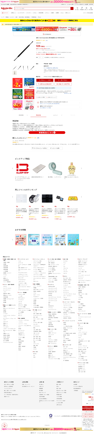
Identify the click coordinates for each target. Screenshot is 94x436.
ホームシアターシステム (23, 276)
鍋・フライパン (51, 261)
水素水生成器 (6, 338)
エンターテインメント (37, 315)
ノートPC (20, 296)
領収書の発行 (59, 394)
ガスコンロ (5, 321)
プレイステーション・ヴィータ (54, 297)
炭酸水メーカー (6, 333)
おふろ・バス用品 (66, 309)
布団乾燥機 (5, 269)
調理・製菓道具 (51, 262)
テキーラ (65, 273)
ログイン (85, 12)
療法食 (64, 342)
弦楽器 (34, 301)
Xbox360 (50, 295)
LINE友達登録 (59, 398)
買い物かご (41, 384)
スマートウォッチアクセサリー (39, 276)
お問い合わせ (59, 404)
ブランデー (65, 271)
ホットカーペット (6, 290)
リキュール (65, 268)
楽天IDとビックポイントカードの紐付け (46, 401)
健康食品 (50, 353)
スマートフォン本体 (37, 261)
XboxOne (50, 293)
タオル (79, 299)
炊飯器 (4, 310)
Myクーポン (41, 392)
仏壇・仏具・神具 (81, 371)
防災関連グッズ (66, 352)
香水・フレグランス (52, 343)
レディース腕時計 (81, 305)
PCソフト (20, 315)
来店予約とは (66, 93)
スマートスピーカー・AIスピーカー (24, 287)
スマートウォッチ (81, 311)
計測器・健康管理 (51, 351)
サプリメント (51, 348)
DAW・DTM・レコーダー (38, 289)
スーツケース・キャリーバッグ (84, 316)
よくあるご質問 (70, 4)
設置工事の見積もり (8, 392)
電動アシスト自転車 (82, 262)
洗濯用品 (80, 292)
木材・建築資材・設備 (67, 353)
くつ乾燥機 (5, 271)
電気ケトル (5, 325)
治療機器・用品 (51, 315)
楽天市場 (91, 4)
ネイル (49, 338)
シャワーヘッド (21, 335)
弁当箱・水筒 (51, 271)
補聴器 (19, 339)
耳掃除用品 (34, 17)
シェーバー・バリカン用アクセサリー (24, 326)
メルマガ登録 (59, 396)
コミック (35, 311)
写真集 (34, 347)
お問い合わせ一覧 (47, 432)
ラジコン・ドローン (67, 286)
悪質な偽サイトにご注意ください (19, 419)
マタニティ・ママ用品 (67, 307)
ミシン (4, 276)
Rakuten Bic (6, 8)
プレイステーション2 (52, 300)
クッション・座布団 (82, 334)
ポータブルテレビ (21, 279)
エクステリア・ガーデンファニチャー (69, 358)
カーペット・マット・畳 (83, 347)
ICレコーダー (21, 277)
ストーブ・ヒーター (7, 288)
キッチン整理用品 (51, 269)
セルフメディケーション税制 (7, 419)
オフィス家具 (81, 358)
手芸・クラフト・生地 (82, 294)
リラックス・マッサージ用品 (54, 358)
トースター (5, 313)
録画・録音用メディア (22, 267)
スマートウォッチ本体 (37, 274)
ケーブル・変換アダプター (38, 269)
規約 (70, 93)
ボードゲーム (66, 292)
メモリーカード (21, 281)
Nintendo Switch (51, 286)
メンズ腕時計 (81, 303)
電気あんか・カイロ (7, 295)
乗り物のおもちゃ (66, 281)
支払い (57, 386)
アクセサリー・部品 (22, 283)
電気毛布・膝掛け (6, 293)
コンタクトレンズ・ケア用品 (54, 321)
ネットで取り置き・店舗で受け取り (11, 394)
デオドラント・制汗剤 (52, 339)
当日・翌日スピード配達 (9, 384)
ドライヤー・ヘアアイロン (23, 320)
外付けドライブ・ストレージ (24, 308)
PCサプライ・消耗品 (22, 305)
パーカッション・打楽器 (38, 298)
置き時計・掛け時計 (82, 349)
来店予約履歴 (42, 396)
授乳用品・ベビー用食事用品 (69, 312)
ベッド (79, 330)
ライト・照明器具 (6, 281)
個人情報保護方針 (77, 388)
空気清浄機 (41, 12)
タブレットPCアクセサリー (38, 267)
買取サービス (6, 396)
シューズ (80, 268)
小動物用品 (65, 329)
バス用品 (80, 295)
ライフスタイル (36, 326)
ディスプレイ (21, 299)
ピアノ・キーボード (37, 286)
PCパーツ (20, 313)
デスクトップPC (21, 294)
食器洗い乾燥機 (6, 335)
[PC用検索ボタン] (71, 8)
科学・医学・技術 (36, 338)
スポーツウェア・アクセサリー (84, 280)
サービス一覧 (40, 432)
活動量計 (20, 342)
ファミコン (50, 307)
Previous (11, 29)
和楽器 (34, 303)
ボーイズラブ (36, 334)
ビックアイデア (21, 12)
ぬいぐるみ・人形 (66, 278)
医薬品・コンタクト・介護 (11, 17)
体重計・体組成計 (21, 346)
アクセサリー (36, 296)
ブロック (65, 297)
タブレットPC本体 (37, 262)
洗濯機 (57, 12)
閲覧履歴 (41, 388)
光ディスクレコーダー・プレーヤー (24, 270)
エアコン (47, 12)
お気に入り (41, 386)
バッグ (79, 318)
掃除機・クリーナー (7, 273)
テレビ (62, 12)
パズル (64, 288)
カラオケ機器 (36, 305)
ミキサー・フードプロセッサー (9, 328)
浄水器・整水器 (6, 337)
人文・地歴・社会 (36, 329)
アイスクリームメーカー (8, 342)
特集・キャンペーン (26, 384)
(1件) (47, 40)
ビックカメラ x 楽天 (5, 4)
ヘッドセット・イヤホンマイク (39, 273)
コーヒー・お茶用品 (52, 278)
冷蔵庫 (52, 12)
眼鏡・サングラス (81, 282)
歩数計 (19, 344)
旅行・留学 (35, 317)
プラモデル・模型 (66, 283)
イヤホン (34, 12)
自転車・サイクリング (82, 261)
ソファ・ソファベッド (82, 332)
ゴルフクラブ (81, 266)
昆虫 (64, 336)
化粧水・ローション (52, 332)
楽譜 (34, 320)
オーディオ (20, 262)
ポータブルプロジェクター (23, 289)
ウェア (79, 273)
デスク (79, 337)
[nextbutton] (81, 168)
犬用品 (64, 324)
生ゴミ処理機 (6, 340)
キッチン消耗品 (51, 268)
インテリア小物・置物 (82, 360)
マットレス (80, 326)
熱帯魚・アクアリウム (67, 328)
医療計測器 (50, 324)
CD (34, 355)
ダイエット (50, 349)
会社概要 (86, 4)
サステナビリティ (55, 432)
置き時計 (80, 309)
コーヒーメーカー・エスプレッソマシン (9, 316)
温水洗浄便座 (21, 341)
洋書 (34, 341)
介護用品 (50, 322)
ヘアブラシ (20, 322)
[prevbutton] (12, 168)
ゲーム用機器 (21, 312)
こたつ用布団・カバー (82, 356)
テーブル (80, 335)
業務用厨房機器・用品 (52, 276)
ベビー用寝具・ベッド (67, 311)
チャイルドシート (66, 316)
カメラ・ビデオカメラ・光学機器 (24, 265)
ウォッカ (65, 269)
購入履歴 (41, 390)
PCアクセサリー (21, 297)
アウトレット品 (81, 364)
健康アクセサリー (51, 356)
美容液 (49, 336)
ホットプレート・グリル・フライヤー (9, 319)
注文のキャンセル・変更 (61, 390)
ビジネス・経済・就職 (37, 322)
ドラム (34, 293)
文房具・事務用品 (81, 286)
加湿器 (4, 300)
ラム (64, 266)
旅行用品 (80, 320)
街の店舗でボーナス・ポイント (28, 386)
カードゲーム (66, 290)
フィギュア (65, 285)
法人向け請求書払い (43, 398)
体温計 (19, 349)
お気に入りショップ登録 (61, 392)
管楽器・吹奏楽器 (36, 291)
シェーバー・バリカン (22, 323)
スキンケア (50, 331)
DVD (34, 357)
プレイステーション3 (52, 298)
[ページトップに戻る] (92, 254)
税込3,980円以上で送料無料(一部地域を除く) (19, 4)
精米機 (4, 311)
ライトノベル (36, 343)
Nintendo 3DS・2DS (52, 291)
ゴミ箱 (79, 354)
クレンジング (51, 334)
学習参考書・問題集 (37, 331)
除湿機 (4, 302)
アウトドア (80, 278)
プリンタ (20, 301)
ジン (64, 264)
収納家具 (80, 344)
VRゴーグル (35, 281)
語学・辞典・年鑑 (36, 336)
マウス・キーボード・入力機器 (24, 310)
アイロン (5, 274)
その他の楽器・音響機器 (38, 307)
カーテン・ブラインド (82, 345)
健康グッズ (50, 355)
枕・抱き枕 (80, 328)
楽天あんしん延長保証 (8, 386)
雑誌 (34, 327)
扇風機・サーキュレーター (8, 298)
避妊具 (49, 319)
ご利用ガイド (63, 4)
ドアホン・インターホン (68, 348)
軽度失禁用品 (51, 326)
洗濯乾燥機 (5, 265)
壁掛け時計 (80, 307)
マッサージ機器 (21, 337)
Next (83, 29)
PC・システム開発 (37, 340)
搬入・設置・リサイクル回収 (10, 390)
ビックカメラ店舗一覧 (79, 4)
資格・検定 (35, 345)
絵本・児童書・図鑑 (37, 313)
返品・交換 (58, 388)
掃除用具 (80, 290)
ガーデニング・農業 (67, 355)
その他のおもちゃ (66, 299)
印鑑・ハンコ (81, 288)
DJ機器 (34, 300)
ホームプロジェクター (22, 272)
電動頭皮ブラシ (21, 334)
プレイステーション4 (52, 290)
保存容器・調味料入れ (52, 266)
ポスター (35, 349)
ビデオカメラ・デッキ (22, 274)
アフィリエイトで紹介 (60, 400)
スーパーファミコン (52, 309)
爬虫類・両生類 (66, 335)
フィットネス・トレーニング (84, 275)
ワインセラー (6, 326)
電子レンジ (68, 12)
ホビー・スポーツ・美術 (38, 318)
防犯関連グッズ (81, 366)
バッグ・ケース (81, 269)
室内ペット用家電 (66, 340)
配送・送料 (58, 384)
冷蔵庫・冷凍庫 (6, 262)
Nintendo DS (51, 305)
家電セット (13, 12)
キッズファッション (67, 303)
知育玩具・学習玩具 (67, 279)
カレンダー (35, 324)
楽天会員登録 (90, 12)
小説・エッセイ (36, 333)
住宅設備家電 (6, 280)
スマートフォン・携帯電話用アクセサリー (39, 265)
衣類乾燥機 (5, 267)
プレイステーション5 (52, 288)
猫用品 (64, 322)
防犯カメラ (65, 350)
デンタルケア (21, 332)
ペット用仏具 (66, 338)
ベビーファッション (67, 305)
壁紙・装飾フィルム (82, 351)
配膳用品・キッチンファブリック (54, 274)
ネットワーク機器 (21, 306)
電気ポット (5, 323)
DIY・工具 (65, 346)
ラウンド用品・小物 (82, 271)
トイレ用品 (80, 297)
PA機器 (34, 287)
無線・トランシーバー (22, 284)
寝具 (79, 325)
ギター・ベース (36, 294)
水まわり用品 (51, 281)
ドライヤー (28, 12)
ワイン (64, 262)
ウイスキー (65, 261)
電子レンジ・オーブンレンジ (9, 308)
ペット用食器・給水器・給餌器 (69, 333)
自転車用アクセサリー (82, 264)
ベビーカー (65, 314)
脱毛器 (19, 328)
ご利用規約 (76, 390)
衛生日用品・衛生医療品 (24, 17)
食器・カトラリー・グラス (53, 264)
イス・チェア (81, 339)
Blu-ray (34, 353)
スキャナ (20, 303)
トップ (2, 17)
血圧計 (19, 348)
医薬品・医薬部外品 (52, 314)
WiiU (49, 302)
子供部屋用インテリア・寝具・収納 (84, 342)
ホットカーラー (21, 330)
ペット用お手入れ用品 (67, 326)
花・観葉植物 (66, 360)
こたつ (4, 291)
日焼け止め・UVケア (52, 341)
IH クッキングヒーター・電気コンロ (9, 331)
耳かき (39, 17)
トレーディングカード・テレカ (69, 294)
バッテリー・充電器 (37, 271)
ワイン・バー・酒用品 (52, 280)
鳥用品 (64, 331)
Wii (49, 304)
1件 (38, 137)
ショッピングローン (8, 388)
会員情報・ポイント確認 (44, 394)
